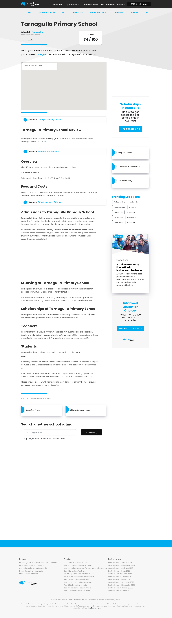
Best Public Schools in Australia (77, 591)
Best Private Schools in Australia (77, 588)
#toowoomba (119, 207)
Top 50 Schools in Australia (75, 585)
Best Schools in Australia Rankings (78, 565)
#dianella (131, 222)
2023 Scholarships (139, 4)
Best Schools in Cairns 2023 (119, 591)
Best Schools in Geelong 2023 (120, 588)
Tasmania (118, 12)
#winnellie (134, 202)
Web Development (94, 608)
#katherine (131, 217)
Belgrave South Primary (48, 151)
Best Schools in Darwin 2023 (120, 579)
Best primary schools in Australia (77, 582)
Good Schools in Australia (75, 571)
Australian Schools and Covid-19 (33, 568)
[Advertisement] (64, 259)
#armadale (118, 212)
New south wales (47, 12)
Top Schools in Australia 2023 (76, 562)
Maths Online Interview (28, 574)
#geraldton (118, 222)
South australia (98, 12)
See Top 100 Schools (130, 328)
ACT (30, 12)
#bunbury (131, 212)
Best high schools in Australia (76, 579)
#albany (132, 207)
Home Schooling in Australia (31, 571)
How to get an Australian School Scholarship (38, 562)
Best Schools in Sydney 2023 (120, 562)
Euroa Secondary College (49, 202)
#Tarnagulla (28, 40)
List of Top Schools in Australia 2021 (78, 574)
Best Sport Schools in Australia (32, 565)
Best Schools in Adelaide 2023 (120, 576)
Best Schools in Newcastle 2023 (121, 585)
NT (63, 12)
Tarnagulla (37, 32)
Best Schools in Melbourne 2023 (121, 565)
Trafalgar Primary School (49, 119)
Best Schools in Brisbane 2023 (120, 568)
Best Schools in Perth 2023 (119, 571)
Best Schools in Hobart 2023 (120, 574)
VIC (83, 54)
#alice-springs (119, 202)
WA (146, 12)
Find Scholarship (130, 128)
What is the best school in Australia (79, 576)
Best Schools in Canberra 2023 (121, 582)
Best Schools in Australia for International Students (85, 568)
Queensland (77, 12)
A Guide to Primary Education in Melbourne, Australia (129, 267)
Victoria (134, 12)
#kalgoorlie (118, 217)
